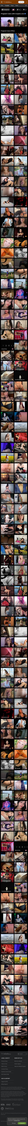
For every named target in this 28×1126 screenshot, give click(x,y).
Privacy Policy (4, 1061)
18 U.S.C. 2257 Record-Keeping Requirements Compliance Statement (13, 1114)
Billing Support (4, 1084)
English (21, 1053)
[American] (13, 9)
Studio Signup (17, 1063)
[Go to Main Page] (8, 2)
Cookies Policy (4, 1069)
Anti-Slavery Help (5, 1074)
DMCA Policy (4, 1066)
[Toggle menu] (1, 2)
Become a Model (18, 1061)
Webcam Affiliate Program (20, 1066)
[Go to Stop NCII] (9, 1109)
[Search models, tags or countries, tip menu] (26, 5)
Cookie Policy (17, 1120)
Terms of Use (4, 1063)
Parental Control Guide (6, 1071)
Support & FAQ (4, 1081)
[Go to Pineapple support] (2, 1108)
